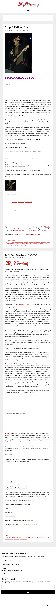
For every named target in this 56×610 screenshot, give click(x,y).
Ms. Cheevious (36, 234)
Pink (6, 245)
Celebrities (5, 574)
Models (27, 243)
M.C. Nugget (16, 243)
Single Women (44, 534)
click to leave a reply (10, 93)
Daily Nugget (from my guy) (10, 564)
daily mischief (36, 242)
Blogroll (13, 534)
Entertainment (19, 534)
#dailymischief (15, 242)
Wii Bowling (16, 539)
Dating (3, 568)
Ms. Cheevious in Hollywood (28, 4)
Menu (29, 10)
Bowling (21, 242)
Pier (49, 243)
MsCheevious (40, 243)
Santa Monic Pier (12, 245)
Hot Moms (31, 534)
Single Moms (37, 534)
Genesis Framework (32, 605)
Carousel (26, 242)
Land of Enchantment (33, 537)
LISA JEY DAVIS (25, 234)
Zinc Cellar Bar (9, 364)
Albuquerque (15, 537)
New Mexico (8, 539)
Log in (48, 605)
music (45, 243)
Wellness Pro (20, 605)
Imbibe (7, 433)
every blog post (18, 231)
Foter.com (21, 202)
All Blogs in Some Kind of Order (11, 570)
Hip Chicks (25, 534)
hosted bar (10, 243)
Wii (25, 245)
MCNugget (22, 243)
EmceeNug (43, 242)
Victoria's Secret (20, 245)
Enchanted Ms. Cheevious (21, 254)
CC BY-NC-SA (28, 202)
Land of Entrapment (44, 537)
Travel (6, 535)
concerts (31, 242)
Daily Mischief (14, 240)
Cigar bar (21, 537)
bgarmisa (14, 202)
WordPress (42, 605)
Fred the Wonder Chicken (24, 304)
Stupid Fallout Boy (17, 27)
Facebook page (33, 231)
